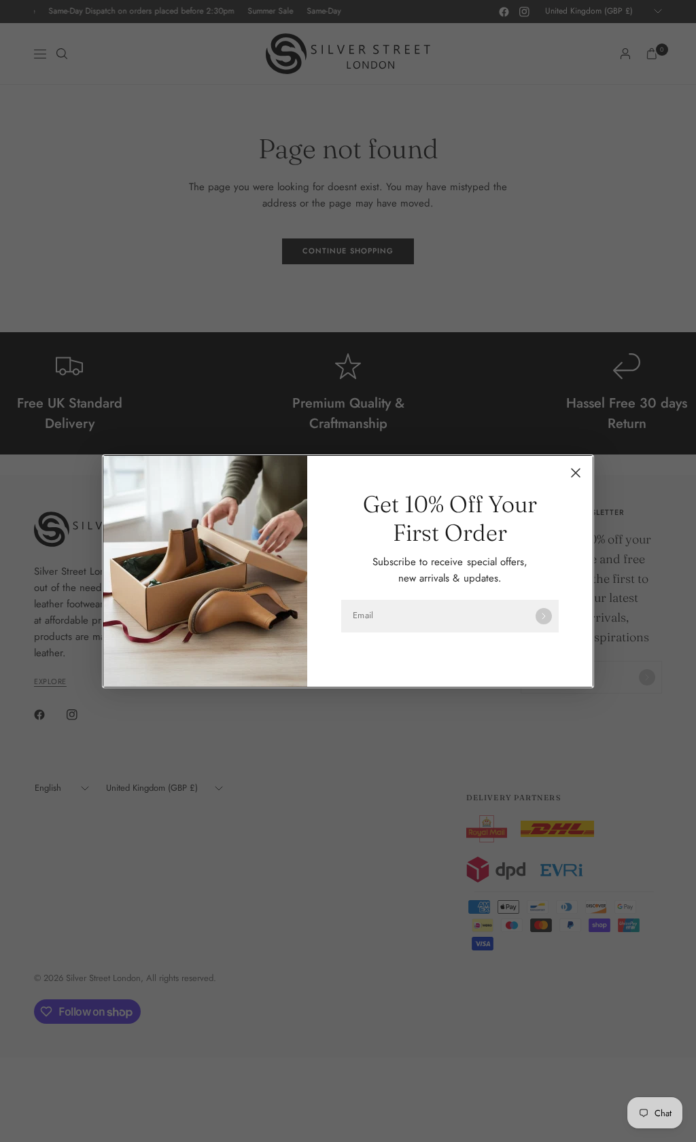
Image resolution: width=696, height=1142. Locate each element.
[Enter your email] (544, 616)
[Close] (576, 473)
